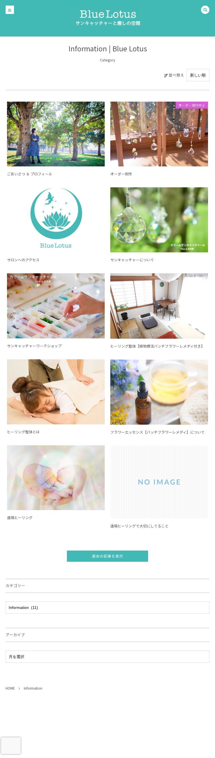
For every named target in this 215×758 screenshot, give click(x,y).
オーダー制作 (121, 173)
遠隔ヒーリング (19, 517)
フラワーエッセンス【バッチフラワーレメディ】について (157, 432)
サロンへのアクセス (23, 259)
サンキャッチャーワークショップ (34, 345)
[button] (205, 10)
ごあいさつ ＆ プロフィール (29, 173)
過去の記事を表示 (107, 556)
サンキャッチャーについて (132, 259)
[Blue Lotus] (107, 17)
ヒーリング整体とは (23, 431)
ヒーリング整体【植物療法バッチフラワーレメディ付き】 (157, 346)
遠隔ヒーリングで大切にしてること (139, 526)
